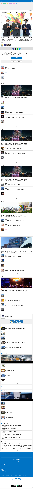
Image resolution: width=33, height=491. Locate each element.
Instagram (19, 461)
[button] (13, 49)
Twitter (16, 461)
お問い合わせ (2, 468)
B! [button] (20, 49)
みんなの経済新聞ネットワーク (16, 479)
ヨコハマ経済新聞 (16, 1)
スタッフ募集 (2, 470)
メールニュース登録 (3, 471)
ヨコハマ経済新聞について (4, 464)
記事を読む (16, 57)
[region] (16, 490)
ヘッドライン (2, 10)
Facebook (14, 461)
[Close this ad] (32, 488)
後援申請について (3, 469)
